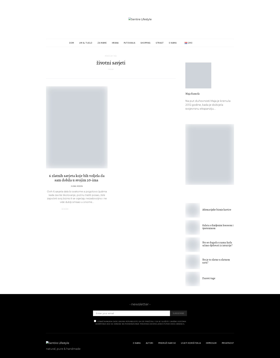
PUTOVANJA (129, 43)
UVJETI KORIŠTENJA (191, 343)
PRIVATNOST (228, 343)
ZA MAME (102, 43)
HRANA (115, 43)
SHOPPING (145, 43)
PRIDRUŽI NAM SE (167, 343)
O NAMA (173, 43)
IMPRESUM (211, 343)
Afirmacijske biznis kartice (216, 209)
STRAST (160, 43)
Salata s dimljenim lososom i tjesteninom (217, 227)
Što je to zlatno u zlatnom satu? (216, 261)
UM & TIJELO (85, 43)
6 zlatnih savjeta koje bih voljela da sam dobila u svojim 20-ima (77, 178)
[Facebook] (225, 43)
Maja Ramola (192, 94)
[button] (233, 43)
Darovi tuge (208, 278)
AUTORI (149, 343)
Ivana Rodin (77, 186)
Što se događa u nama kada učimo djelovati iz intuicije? (217, 244)
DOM (71, 43)
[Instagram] (228, 43)
